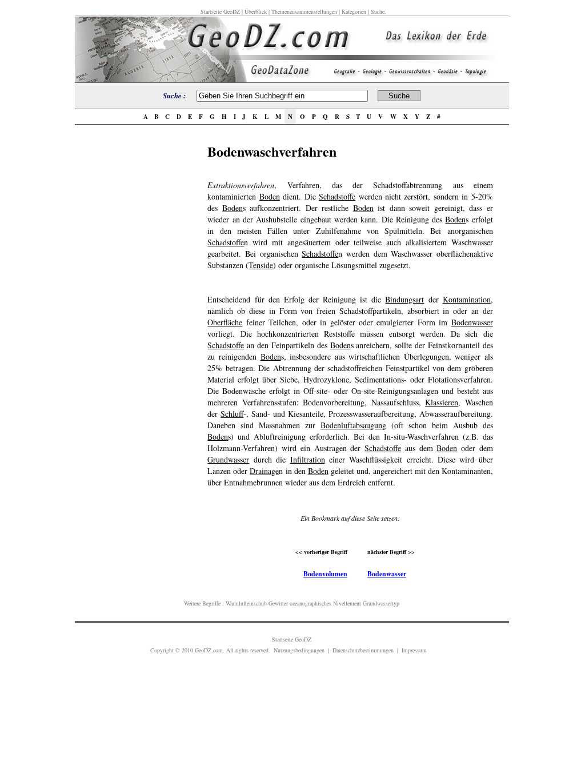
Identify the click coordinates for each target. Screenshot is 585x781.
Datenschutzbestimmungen (363, 650)
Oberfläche (224, 322)
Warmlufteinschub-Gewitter (257, 603)
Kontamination (467, 299)
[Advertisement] (137, 312)
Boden (269, 196)
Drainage (264, 470)
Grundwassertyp (381, 603)
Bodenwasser (472, 322)
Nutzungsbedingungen (299, 650)
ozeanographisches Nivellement (325, 603)
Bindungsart (404, 299)
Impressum (414, 650)
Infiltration (307, 459)
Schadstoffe (337, 196)
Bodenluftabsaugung (353, 425)
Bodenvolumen (325, 574)
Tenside (261, 265)
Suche (377, 11)
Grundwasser (228, 459)
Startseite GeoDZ (220, 11)
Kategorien (354, 11)
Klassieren (441, 402)
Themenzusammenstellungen (304, 11)
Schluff (232, 413)
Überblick (256, 11)
